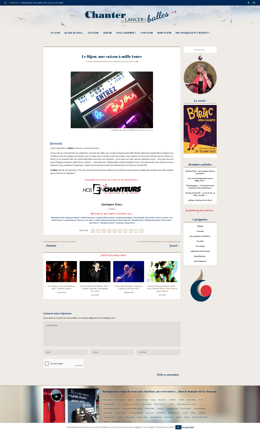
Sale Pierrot (94, 223)
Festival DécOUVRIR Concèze (132, 408)
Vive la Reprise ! (126, 33)
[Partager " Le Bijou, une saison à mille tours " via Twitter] (98, 231)
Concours (146, 33)
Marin (120, 220)
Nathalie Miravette (152, 220)
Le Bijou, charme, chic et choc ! (200, 200)
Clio (118, 404)
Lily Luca (80, 220)
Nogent (178, 417)
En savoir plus (188, 427)
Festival (171, 404)
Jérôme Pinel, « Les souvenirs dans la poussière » (200, 172)
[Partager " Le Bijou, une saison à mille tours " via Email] (136, 231)
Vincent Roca (129, 223)
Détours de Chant (160, 404)
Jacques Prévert (120, 413)
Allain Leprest (108, 400)
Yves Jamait (116, 421)
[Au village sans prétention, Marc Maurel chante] (61, 271)
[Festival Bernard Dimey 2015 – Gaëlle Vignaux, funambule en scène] (95, 271)
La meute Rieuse (69, 220)
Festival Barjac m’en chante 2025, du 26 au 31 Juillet (42, 2)
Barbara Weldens (142, 400)
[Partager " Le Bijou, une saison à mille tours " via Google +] (103, 231)
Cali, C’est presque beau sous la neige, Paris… (200, 179)
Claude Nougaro (109, 404)
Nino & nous (166, 220)
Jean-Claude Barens (136, 413)
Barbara (131, 400)
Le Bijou (111, 209)
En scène (93, 33)
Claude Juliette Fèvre (102, 61)
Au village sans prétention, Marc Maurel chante (61, 287)
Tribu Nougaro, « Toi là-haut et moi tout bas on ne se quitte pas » (200, 186)
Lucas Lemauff (108, 417)
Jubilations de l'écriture (200, 251)
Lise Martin (202, 413)
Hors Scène (164, 33)
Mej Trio (127, 220)
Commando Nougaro (124, 217)
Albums (107, 33)
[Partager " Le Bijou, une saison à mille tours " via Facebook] (93, 231)
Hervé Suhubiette (200, 408)
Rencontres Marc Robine (200, 417)
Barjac (153, 400)
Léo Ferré (119, 417)
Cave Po (181, 400)
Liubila (97, 220)
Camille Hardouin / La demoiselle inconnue (97, 217)
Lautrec (185, 413)
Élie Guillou (150, 217)
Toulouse (119, 223)
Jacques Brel (107, 413)
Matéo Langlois (142, 417)
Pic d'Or (186, 417)
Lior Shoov (89, 220)
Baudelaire (162, 400)
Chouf (200, 400)
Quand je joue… (74, 33)
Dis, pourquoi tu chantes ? (192, 33)
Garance (160, 408)
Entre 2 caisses (162, 217)
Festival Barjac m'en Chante (187, 404)
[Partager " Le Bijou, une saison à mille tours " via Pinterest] (114, 231)
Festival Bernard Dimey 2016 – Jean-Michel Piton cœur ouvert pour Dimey (162, 288)
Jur (171, 217)
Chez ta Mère (191, 400)
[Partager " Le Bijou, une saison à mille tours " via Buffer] (125, 231)
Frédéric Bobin (150, 408)
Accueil (55, 33)
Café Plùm (172, 400)
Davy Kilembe (139, 217)
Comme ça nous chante (131, 404)
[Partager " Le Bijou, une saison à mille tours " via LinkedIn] (120, 231)
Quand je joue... (200, 256)
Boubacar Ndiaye (72, 217)
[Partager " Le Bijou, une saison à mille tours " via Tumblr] (109, 231)
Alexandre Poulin (57, 217)
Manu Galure (129, 417)
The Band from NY (107, 223)
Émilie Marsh (127, 421)
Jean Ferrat (150, 413)
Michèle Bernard (156, 417)
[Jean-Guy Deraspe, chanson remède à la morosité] (128, 271)
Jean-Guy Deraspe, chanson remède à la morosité (128, 287)
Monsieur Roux (138, 220)
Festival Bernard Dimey (111, 408)
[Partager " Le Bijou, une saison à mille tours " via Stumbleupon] (131, 231)
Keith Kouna (56, 220)
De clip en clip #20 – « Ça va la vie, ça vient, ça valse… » (200, 194)
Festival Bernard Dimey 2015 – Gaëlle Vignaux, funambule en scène (95, 288)
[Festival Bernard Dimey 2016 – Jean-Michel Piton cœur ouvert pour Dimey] (162, 271)
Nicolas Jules (168, 417)
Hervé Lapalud (186, 408)
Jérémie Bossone (173, 413)
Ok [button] (178, 427)
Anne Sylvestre (120, 400)
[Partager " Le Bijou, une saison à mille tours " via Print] (141, 231)
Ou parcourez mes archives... (200, 210)
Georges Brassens (172, 408)
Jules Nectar (160, 413)
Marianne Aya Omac (109, 220)
